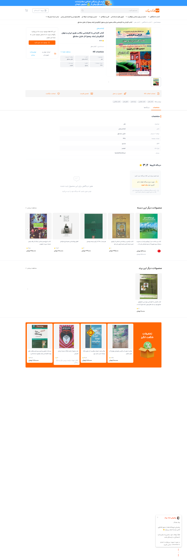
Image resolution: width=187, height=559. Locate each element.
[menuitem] (154, 16)
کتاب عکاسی (117, 102)
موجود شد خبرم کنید (40, 42)
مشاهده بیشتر (32, 208)
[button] (27, 229)
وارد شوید (144, 185)
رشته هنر (133, 102)
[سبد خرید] (26, 10)
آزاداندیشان (100, 28)
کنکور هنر (125, 102)
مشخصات (156, 107)
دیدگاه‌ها (146, 107)
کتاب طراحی (142, 102)
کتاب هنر (93, 46)
